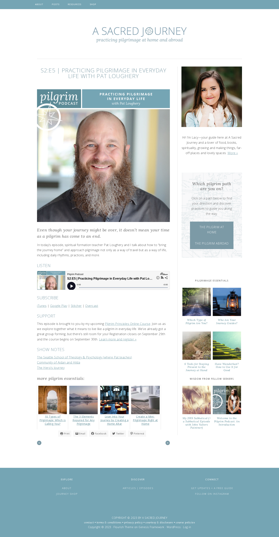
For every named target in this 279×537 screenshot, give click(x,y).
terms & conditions (109, 522)
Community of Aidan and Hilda (58, 362)
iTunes (41, 306)
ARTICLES (130, 488)
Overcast (91, 306)
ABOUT (67, 488)
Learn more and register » (118, 339)
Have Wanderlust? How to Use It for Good (227, 367)
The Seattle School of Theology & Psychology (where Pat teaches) (84, 357)
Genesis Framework (151, 527)
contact (89, 522)
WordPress (174, 527)
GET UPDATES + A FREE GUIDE (212, 488)
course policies (185, 522)
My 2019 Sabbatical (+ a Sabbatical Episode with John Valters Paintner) (197, 422)
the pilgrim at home (211, 229)
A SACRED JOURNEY (154, 518)
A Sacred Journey (139, 34)
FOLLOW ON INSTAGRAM (212, 493)
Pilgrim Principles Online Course (127, 324)
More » (233, 153)
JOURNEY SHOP (67, 493)
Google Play (58, 306)
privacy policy (133, 522)
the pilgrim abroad (212, 243)
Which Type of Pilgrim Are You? (196, 321)
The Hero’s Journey (51, 368)
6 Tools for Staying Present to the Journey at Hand (196, 367)
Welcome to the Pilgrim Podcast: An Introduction (227, 421)
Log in (187, 527)
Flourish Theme (123, 527)
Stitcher (76, 306)
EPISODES (146, 488)
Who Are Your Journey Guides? (227, 321)
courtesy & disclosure (159, 522)
